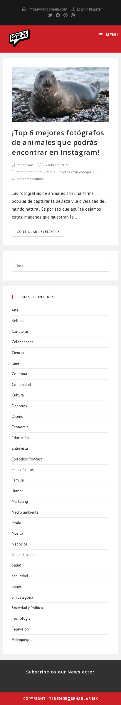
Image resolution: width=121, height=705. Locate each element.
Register (95, 9)
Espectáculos (23, 469)
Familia (18, 480)
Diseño (17, 416)
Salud (16, 565)
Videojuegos (22, 639)
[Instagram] (72, 15)
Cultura (18, 395)
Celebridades (22, 341)
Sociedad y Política (27, 607)
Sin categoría (84, 172)
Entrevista (20, 448)
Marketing (20, 501)
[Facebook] (58, 15)
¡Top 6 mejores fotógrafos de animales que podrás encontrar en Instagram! (58, 142)
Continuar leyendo (36, 232)
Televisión (20, 629)
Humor (17, 491)
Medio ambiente (30, 172)
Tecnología (21, 618)
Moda (16, 522)
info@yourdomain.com (47, 9)
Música (17, 533)
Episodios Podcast (27, 459)
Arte (15, 310)
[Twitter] (50, 15)
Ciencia (18, 352)
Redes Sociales (58, 172)
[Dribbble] (65, 15)
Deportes (19, 405)
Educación (20, 437)
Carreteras (20, 331)
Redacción (25, 165)
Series (17, 586)
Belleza (18, 320)
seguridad (20, 576)
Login (81, 9)
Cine (15, 363)
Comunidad (21, 384)
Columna (19, 373)
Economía (20, 427)
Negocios (20, 544)
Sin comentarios (30, 178)
